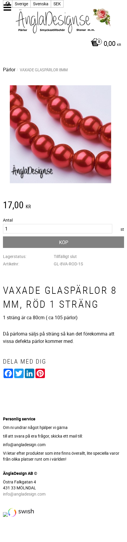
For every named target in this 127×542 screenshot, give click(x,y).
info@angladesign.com (24, 494)
